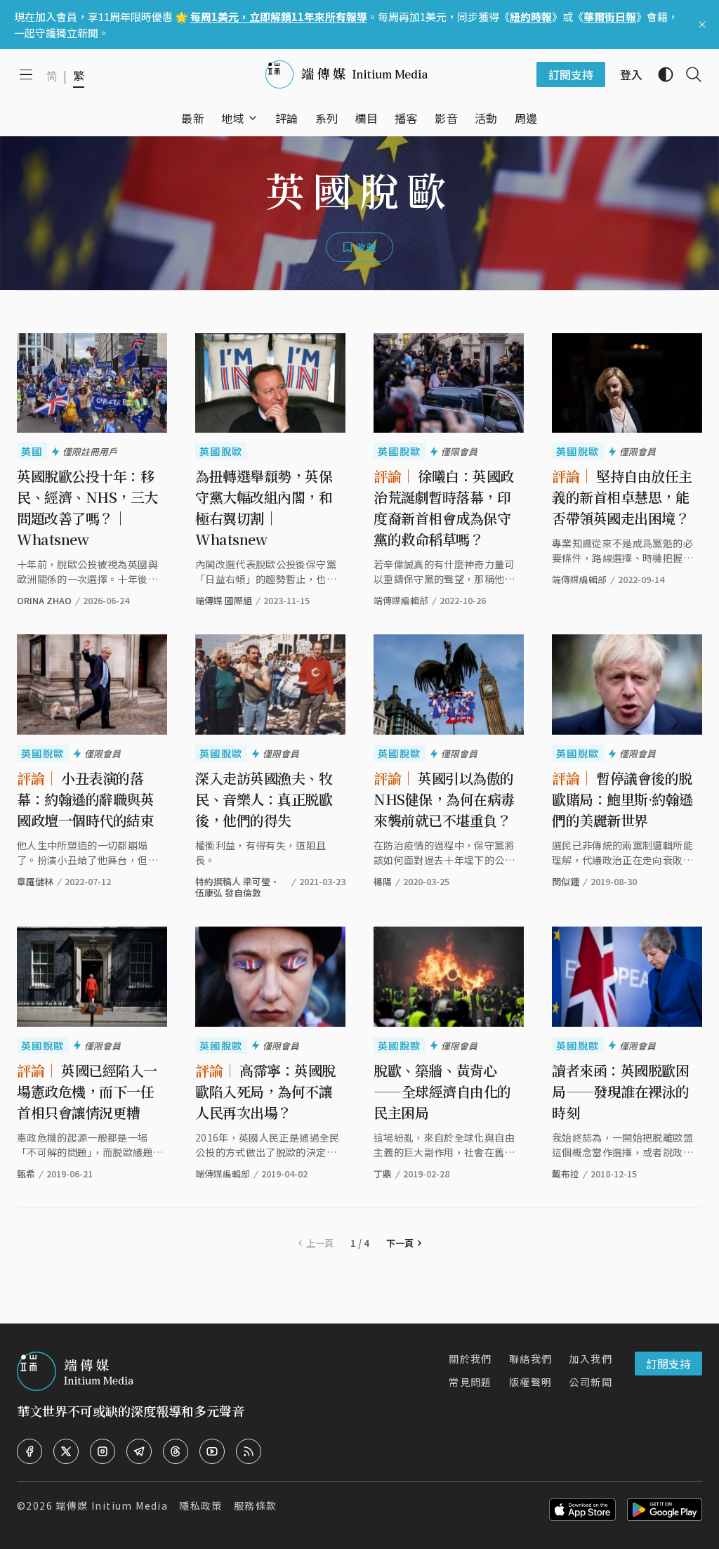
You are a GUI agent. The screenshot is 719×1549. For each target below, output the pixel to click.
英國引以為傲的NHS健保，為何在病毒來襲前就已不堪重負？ (444, 799)
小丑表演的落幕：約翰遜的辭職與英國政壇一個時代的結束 (85, 799)
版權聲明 (531, 1382)
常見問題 (470, 1382)
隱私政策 (201, 1505)
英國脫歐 (221, 451)
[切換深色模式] (660, 74)
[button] (232, 118)
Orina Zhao (44, 600)
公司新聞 (590, 1382)
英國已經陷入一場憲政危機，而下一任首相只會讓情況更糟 (87, 1091)
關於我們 (470, 1359)
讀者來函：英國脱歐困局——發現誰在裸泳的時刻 (621, 1091)
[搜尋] (688, 74)
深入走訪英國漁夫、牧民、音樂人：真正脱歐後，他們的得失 (263, 799)
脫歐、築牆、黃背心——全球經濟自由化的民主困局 (442, 1091)
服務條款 (255, 1505)
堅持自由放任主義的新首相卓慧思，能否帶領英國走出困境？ (622, 497)
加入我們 (590, 1359)
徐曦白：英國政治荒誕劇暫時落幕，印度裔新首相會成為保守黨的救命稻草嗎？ (444, 507)
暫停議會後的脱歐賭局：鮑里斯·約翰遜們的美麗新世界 (622, 799)
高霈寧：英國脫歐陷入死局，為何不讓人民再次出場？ (265, 1091)
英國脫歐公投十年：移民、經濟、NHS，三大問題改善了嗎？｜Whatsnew (87, 507)
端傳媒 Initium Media (111, 1505)
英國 (32, 451)
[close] (702, 24)
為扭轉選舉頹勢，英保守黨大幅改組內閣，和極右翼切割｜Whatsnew (263, 507)
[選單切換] (252, 118)
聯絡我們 (531, 1359)
